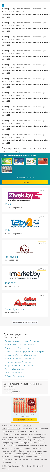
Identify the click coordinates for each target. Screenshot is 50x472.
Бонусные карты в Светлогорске (19, 365)
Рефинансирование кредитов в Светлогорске (24, 351)
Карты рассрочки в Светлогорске (19, 362)
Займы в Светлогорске (14, 376)
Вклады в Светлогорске (15, 369)
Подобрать (25, 182)
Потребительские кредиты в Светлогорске (23, 341)
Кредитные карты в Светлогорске (19, 358)
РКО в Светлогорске (13, 372)
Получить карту (25, 420)
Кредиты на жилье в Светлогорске (19, 344)
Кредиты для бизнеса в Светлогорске (21, 355)
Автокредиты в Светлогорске (17, 348)
